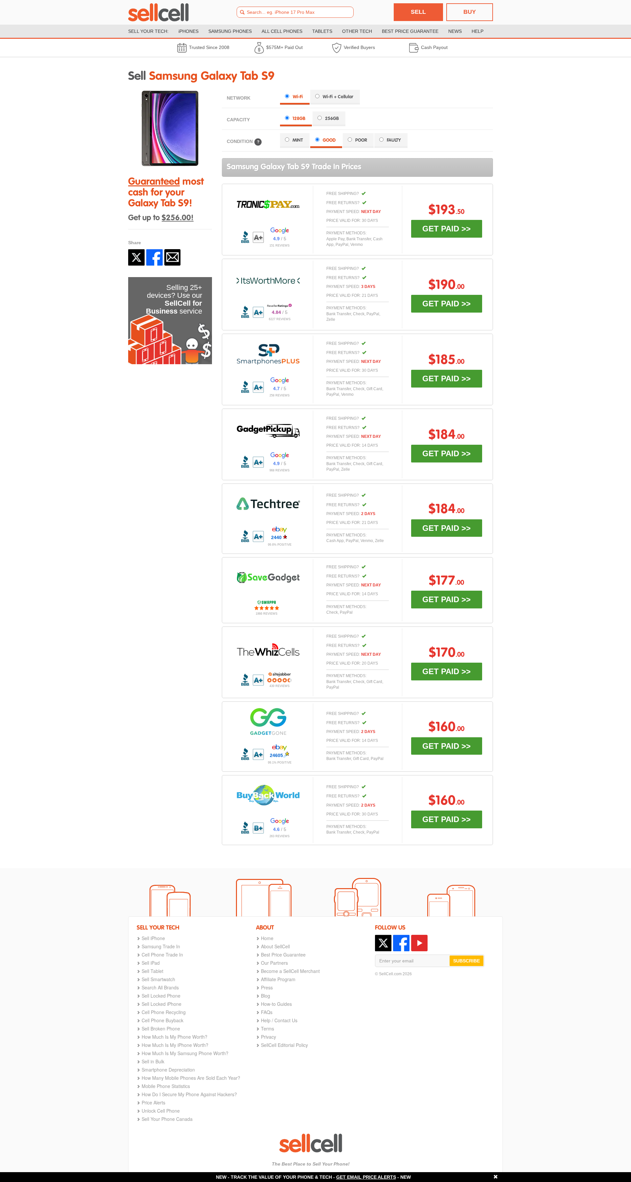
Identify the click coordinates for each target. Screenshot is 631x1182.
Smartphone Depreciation (168, 1069)
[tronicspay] (268, 204)
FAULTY (394, 140)
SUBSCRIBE (466, 960)
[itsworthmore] (268, 280)
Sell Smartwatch (158, 979)
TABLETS (322, 31)
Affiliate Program (278, 979)
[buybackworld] (268, 795)
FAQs (266, 1012)
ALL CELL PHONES (282, 31)
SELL (418, 12)
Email (172, 257)
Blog (265, 995)
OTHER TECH (357, 31)
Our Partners (274, 962)
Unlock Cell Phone (161, 1110)
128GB (298, 118)
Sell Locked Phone (161, 995)
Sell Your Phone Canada (167, 1119)
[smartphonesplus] (268, 354)
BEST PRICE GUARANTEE (410, 31)
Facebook (154, 257)
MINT (297, 140)
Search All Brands (160, 987)
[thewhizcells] (268, 649)
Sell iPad (151, 962)
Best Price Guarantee (283, 954)
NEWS (455, 31)
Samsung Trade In (161, 946)
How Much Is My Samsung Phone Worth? (185, 1053)
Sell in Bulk (153, 1061)
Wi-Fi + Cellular (338, 97)
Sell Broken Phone (161, 1028)
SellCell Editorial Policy (284, 1045)
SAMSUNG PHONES (230, 31)
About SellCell (275, 946)
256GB (332, 118)
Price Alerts (153, 1102)
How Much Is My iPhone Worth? (175, 1045)
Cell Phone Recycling (164, 1012)
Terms (267, 1028)
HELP (477, 31)
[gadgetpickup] (268, 429)
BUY (469, 12)
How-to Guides (276, 1004)
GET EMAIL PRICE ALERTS (366, 1177)
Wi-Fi (298, 97)
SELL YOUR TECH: (148, 31)
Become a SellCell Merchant (290, 971)
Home (267, 938)
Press (267, 987)
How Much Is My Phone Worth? (174, 1036)
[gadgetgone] (268, 721)
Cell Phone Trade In (162, 954)
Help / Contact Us (279, 1020)
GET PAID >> (446, 228)
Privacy (268, 1036)
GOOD (329, 140)
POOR (361, 140)
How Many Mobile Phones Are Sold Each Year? (191, 1078)
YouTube (419, 943)
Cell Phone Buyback (162, 1020)
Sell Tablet (152, 971)
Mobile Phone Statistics (166, 1086)
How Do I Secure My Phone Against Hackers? (189, 1094)
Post (136, 257)
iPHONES (188, 31)
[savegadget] (268, 577)
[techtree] (268, 503)
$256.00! (178, 218)
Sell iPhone (153, 938)
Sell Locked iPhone (161, 1004)
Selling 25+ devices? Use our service (174, 299)
